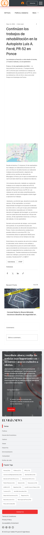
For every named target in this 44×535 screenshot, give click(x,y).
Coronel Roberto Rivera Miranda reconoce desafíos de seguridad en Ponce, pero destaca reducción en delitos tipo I (21, 313)
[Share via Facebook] (7, 273)
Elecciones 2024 (29, 479)
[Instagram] (10, 527)
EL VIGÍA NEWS (12, 420)
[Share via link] (23, 273)
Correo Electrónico (13, 390)
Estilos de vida (7, 460)
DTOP (20, 262)
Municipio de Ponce (25, 499)
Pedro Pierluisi (9, 483)
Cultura (4, 439)
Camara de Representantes (13, 474)
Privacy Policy (7, 520)
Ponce (7, 470)
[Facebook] (3, 527)
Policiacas (9, 266)
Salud (4, 443)
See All (35, 285)
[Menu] (41, 3)
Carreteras (11, 262)
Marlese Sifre (31, 474)
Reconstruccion (9, 499)
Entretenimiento (7, 452)
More (34, 13)
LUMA (7, 487)
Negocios (25, 495)
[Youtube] (13, 527)
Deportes (5, 448)
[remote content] (22, 112)
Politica (18, 470)
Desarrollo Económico (9, 435)
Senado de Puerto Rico (11, 479)
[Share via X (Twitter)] (13, 273)
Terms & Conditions (9, 516)
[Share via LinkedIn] (18, 273)
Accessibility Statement (10, 523)
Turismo (7, 491)
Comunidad (6, 456)
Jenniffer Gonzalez (21, 491)
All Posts (7, 13)
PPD (27, 470)
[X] (6, 527)
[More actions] (36, 24)
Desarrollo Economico (11, 495)
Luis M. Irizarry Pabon (33, 487)
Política (4, 431)
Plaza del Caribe (9, 504)
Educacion (33, 483)
